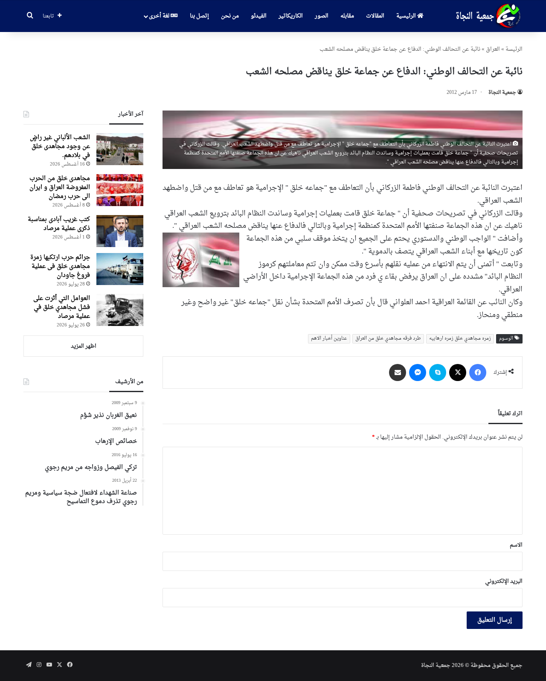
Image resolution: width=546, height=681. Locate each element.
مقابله (347, 16)
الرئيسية (406, 16)
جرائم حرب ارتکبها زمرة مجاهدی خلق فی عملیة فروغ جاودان (60, 266)
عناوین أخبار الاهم (329, 338)
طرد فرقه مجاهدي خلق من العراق (388, 338)
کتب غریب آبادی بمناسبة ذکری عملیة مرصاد (59, 224)
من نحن (230, 16)
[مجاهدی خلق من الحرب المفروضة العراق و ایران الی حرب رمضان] (119, 190)
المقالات (375, 16)
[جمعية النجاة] (487, 16)
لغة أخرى (160, 16)
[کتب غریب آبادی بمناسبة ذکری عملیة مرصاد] (119, 231)
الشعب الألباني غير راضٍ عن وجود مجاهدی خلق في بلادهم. (60, 146)
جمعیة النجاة (502, 92)
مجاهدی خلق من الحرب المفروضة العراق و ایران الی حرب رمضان (59, 187)
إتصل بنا (199, 16)
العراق (493, 49)
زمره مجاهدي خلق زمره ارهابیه (460, 338)
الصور (321, 16)
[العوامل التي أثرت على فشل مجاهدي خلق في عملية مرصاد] (119, 310)
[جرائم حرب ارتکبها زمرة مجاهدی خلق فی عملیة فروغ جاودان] (119, 269)
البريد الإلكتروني (504, 581)
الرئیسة (514, 49)
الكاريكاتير (291, 16)
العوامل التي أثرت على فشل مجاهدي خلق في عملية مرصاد (61, 307)
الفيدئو (259, 16)
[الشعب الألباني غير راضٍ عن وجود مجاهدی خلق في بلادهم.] (119, 149)
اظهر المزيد (83, 346)
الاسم (516, 545)
